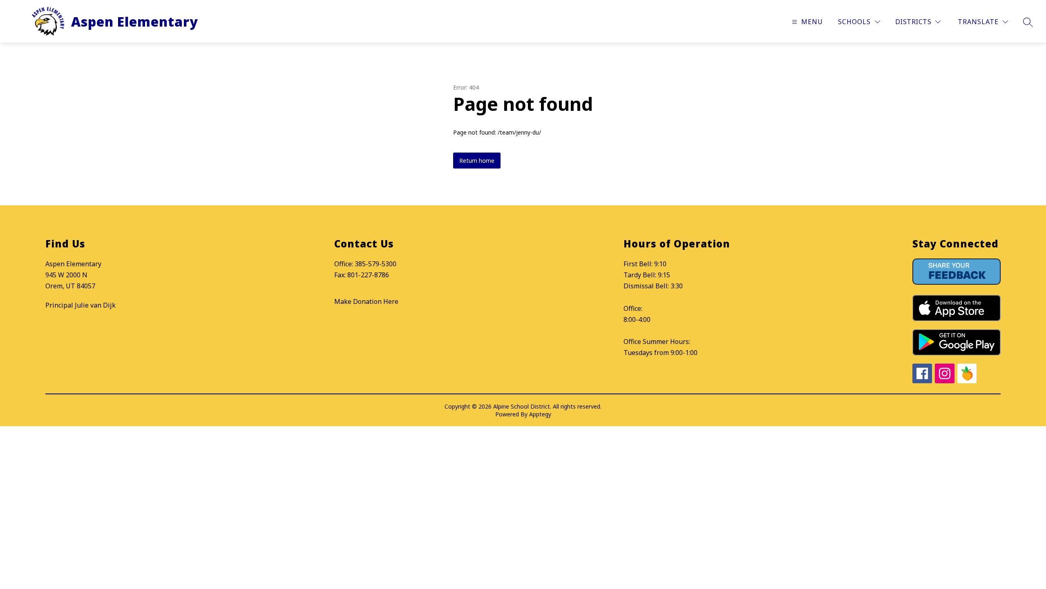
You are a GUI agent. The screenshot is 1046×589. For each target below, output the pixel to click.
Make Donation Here (366, 301)
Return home (476, 160)
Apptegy (540, 414)
